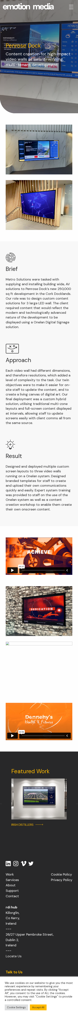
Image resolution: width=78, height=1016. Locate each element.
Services (12, 880)
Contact (12, 896)
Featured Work (30, 771)
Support (12, 890)
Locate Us (14, 956)
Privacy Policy (61, 880)
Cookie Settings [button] (16, 1007)
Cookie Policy (61, 874)
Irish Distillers (22, 824)
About (11, 885)
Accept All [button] (38, 1007)
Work (10, 874)
